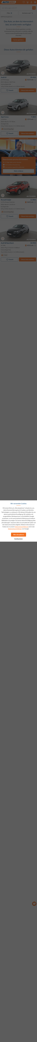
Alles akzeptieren (18, 534)
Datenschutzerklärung (21, 526)
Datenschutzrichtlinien (15, 529)
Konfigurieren (18, 539)
